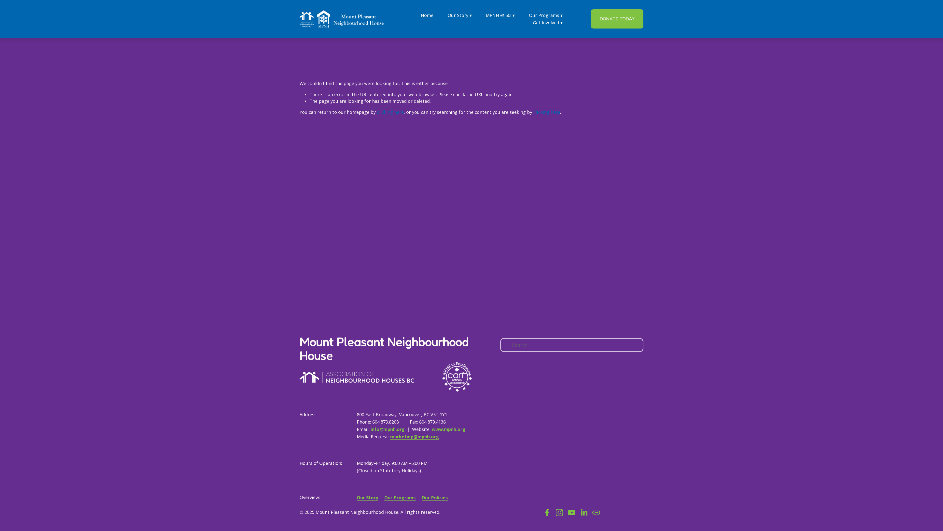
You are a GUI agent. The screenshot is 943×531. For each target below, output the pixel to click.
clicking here (390, 112)
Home (427, 15)
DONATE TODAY (617, 19)
